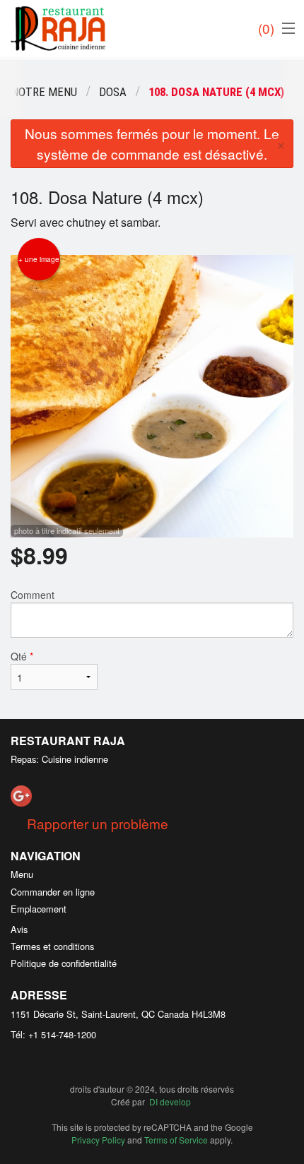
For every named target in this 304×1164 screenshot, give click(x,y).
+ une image (38, 259)
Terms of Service (176, 1140)
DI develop (170, 1101)
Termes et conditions (52, 946)
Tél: (53, 1034)
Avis (19, 929)
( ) (266, 27)
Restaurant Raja (68, 740)
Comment (32, 595)
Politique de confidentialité (64, 963)
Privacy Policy (98, 1140)
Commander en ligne (53, 891)
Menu (22, 874)
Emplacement (38, 908)
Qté (22, 656)
